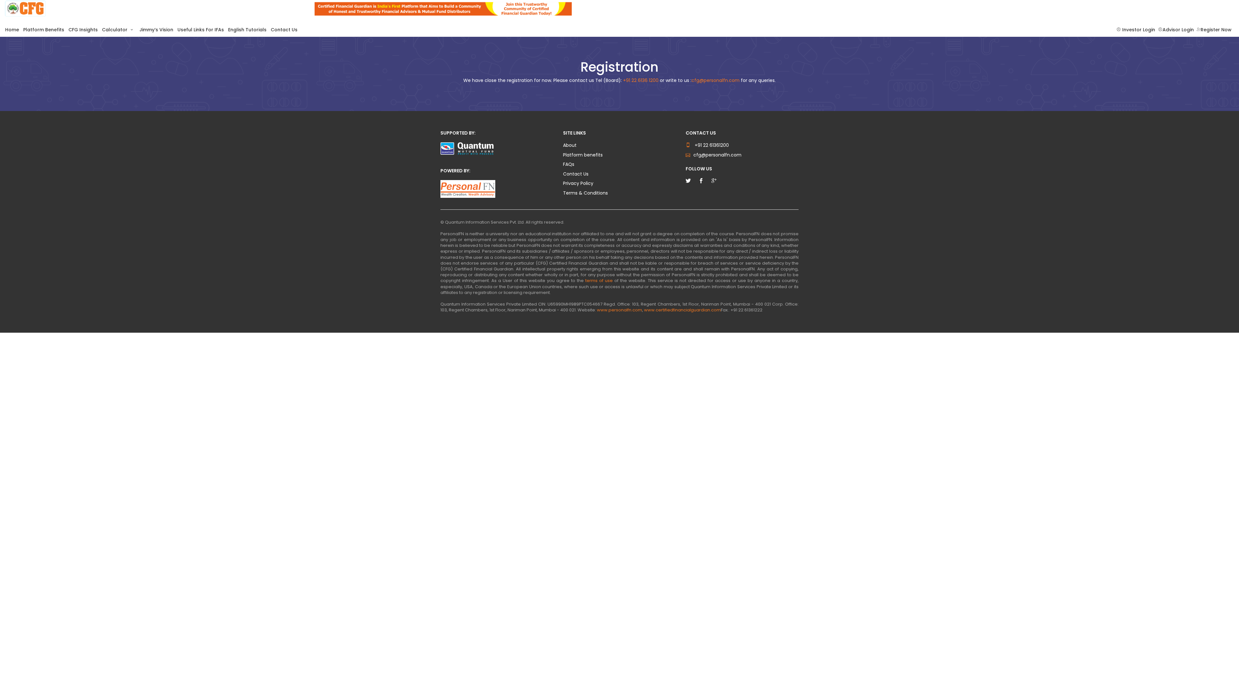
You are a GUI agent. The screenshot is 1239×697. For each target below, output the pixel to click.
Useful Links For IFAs (200, 30)
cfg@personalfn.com (715, 80)
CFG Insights (83, 30)
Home (12, 30)
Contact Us (284, 30)
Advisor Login (1178, 30)
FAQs (568, 164)
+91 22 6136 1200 (641, 80)
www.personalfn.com (619, 310)
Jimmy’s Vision (156, 30)
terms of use (599, 281)
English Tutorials (247, 30)
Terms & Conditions (585, 193)
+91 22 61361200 (711, 145)
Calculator (115, 30)
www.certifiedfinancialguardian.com (682, 310)
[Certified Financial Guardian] (155, 9)
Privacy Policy (578, 183)
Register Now (1216, 30)
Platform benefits (583, 155)
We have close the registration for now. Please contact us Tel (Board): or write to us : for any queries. (619, 80)
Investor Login (1138, 30)
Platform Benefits (43, 30)
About (570, 145)
